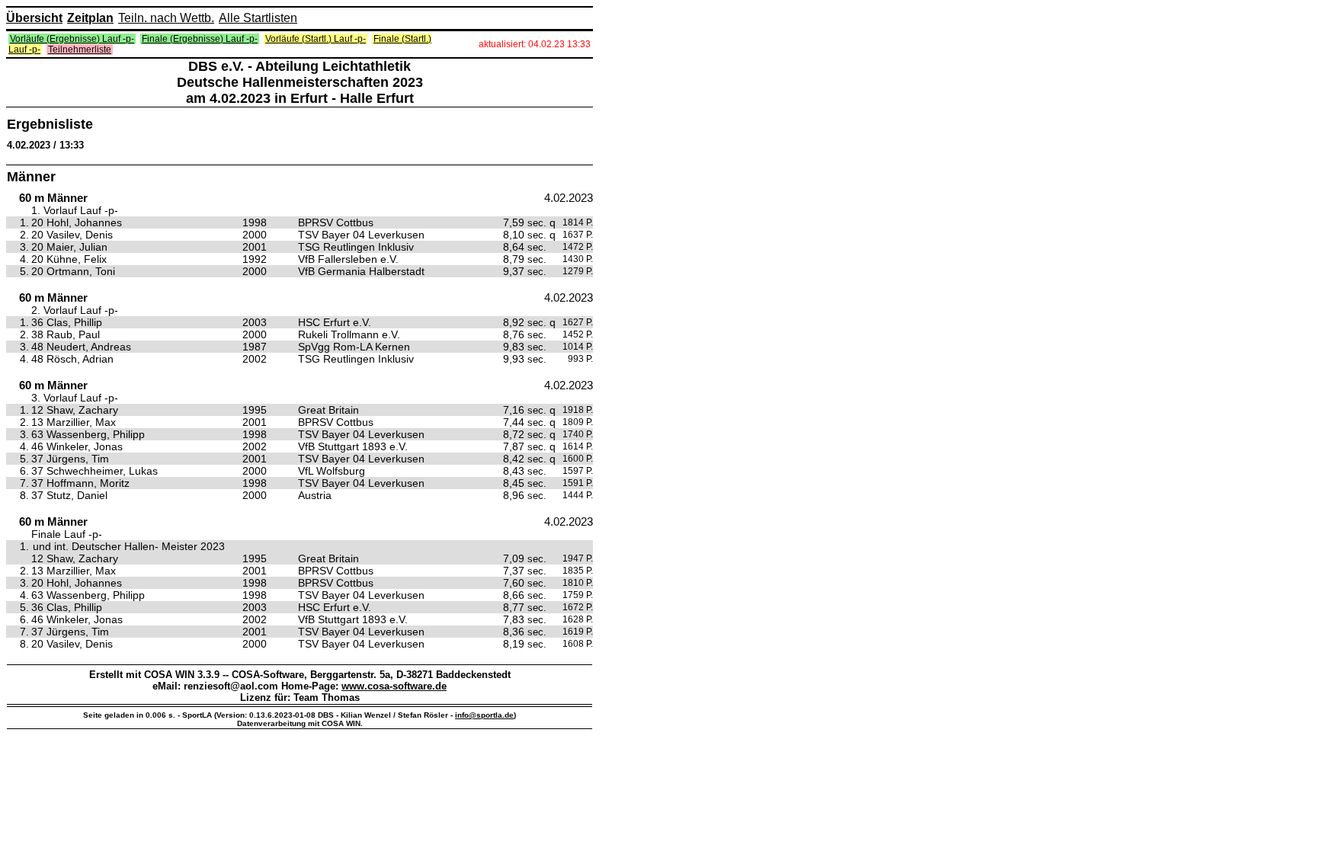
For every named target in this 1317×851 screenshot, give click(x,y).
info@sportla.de (484, 715)
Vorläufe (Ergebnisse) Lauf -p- (72, 39)
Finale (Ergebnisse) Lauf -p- (200, 39)
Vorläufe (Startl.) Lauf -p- (315, 39)
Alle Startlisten (258, 17)
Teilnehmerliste (79, 49)
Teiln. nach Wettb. (166, 17)
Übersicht (34, 17)
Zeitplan (90, 17)
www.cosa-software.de (394, 686)
